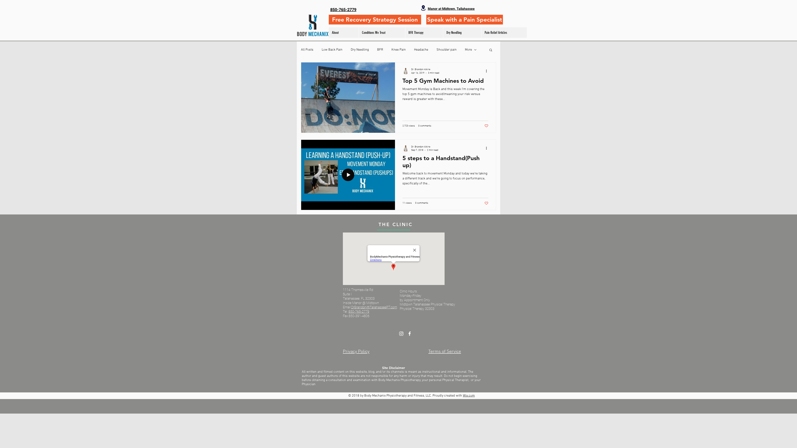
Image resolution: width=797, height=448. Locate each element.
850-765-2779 (358, 312)
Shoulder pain (446, 50)
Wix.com (469, 396)
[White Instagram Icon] (401, 333)
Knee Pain (398, 50)
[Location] (423, 8)
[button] (491, 50)
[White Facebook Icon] (409, 333)
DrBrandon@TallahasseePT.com (374, 307)
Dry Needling (360, 50)
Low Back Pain (332, 50)
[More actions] (487, 70)
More (468, 50)
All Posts (307, 50)
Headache (421, 50)
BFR (380, 50)
